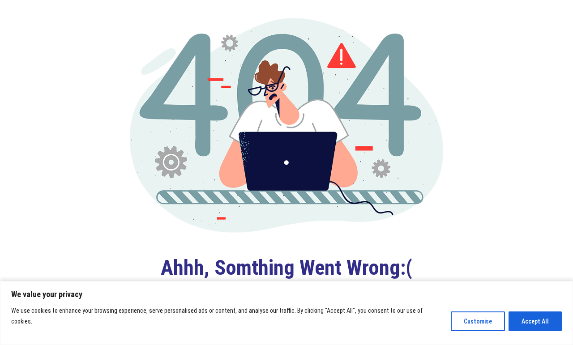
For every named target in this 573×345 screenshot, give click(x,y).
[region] (286, 313)
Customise (478, 321)
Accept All (535, 321)
